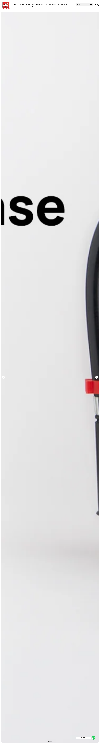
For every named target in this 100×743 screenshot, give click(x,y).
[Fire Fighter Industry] (5, 5)
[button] (98, 5)
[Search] (91, 4)
